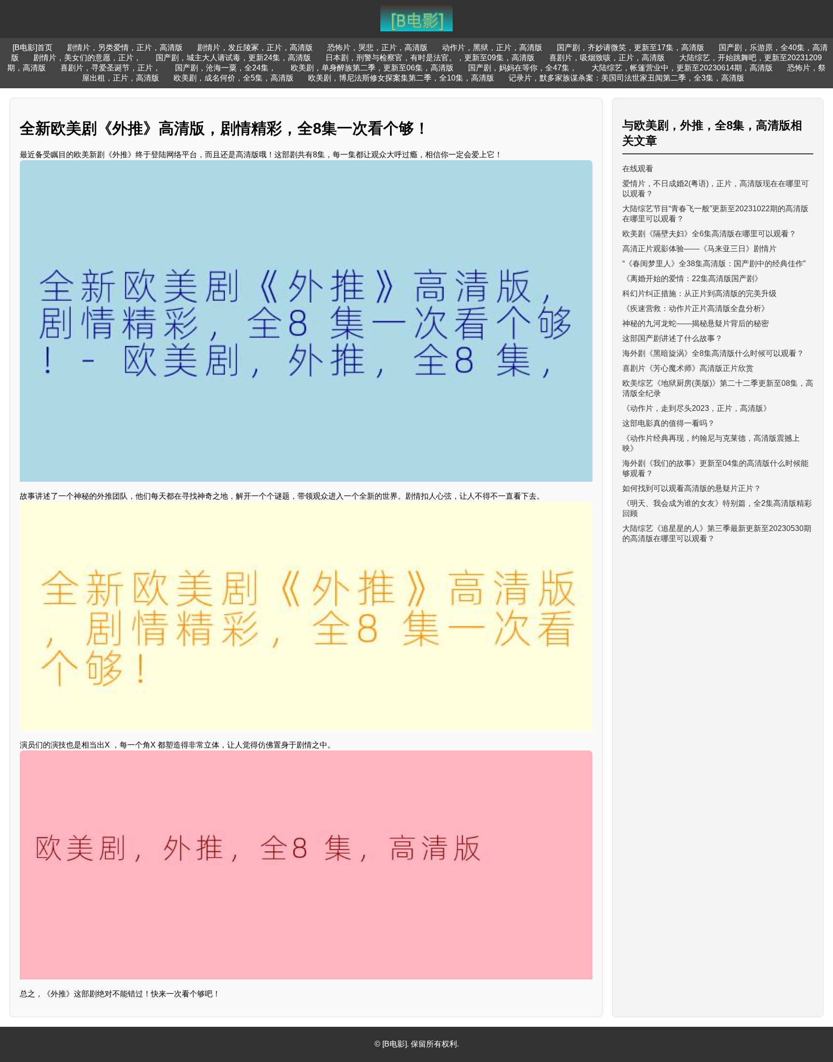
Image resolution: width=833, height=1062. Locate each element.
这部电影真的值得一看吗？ (668, 423)
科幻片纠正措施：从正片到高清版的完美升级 (699, 293)
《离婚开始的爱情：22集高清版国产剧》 (692, 278)
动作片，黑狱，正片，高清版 (492, 47)
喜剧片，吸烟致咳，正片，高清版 (607, 58)
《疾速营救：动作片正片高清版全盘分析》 (695, 308)
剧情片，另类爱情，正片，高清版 (125, 47)
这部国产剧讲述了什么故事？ (672, 338)
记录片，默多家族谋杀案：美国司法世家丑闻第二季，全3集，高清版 (626, 78)
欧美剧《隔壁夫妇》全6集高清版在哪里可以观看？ (709, 234)
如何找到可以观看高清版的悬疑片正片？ (691, 488)
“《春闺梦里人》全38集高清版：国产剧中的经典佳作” (714, 263)
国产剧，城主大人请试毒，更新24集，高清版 (233, 58)
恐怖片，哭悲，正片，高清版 (377, 47)
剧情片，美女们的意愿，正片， (87, 58)
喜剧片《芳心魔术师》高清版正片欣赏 (687, 368)
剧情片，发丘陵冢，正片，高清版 (255, 47)
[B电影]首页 (33, 47)
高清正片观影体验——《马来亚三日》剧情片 (699, 249)
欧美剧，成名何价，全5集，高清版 (234, 78)
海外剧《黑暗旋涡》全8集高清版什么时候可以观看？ (713, 353)
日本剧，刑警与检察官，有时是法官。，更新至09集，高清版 (430, 58)
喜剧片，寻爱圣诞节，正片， (110, 68)
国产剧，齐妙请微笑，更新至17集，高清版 (630, 47)
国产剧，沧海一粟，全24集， (225, 68)
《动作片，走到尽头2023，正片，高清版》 (696, 408)
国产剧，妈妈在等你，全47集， (522, 68)
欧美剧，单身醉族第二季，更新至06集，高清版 (372, 68)
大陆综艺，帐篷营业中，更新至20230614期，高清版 (682, 68)
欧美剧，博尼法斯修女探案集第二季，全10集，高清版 (401, 78)
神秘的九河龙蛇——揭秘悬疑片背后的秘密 (695, 323)
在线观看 (637, 168)
